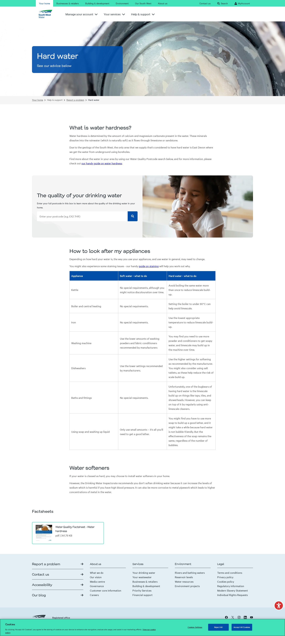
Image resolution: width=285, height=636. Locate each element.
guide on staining (149, 266)
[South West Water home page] (47, 14)
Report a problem (75, 99)
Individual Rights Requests (232, 595)
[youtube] (251, 617)
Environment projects (187, 586)
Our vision (96, 577)
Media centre (97, 581)
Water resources (184, 581)
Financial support (142, 595)
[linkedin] (245, 617)
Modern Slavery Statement (232, 590)
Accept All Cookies (242, 627)
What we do (96, 572)
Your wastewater (142, 577)
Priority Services (141, 590)
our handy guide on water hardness (101, 163)
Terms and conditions (229, 572)
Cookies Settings (195, 627)
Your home (37, 99)
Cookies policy (225, 581)
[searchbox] (82, 216)
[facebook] (226, 617)
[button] (279, 605)
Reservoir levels (184, 577)
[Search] (133, 216)
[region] (142, 627)
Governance (97, 586)
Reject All (218, 627)
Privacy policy (225, 577)
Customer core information (105, 590)
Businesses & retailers (145, 581)
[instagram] (239, 617)
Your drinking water (143, 572)
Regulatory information (230, 586)
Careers (94, 595)
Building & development (146, 586)
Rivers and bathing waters (190, 572)
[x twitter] (232, 617)
